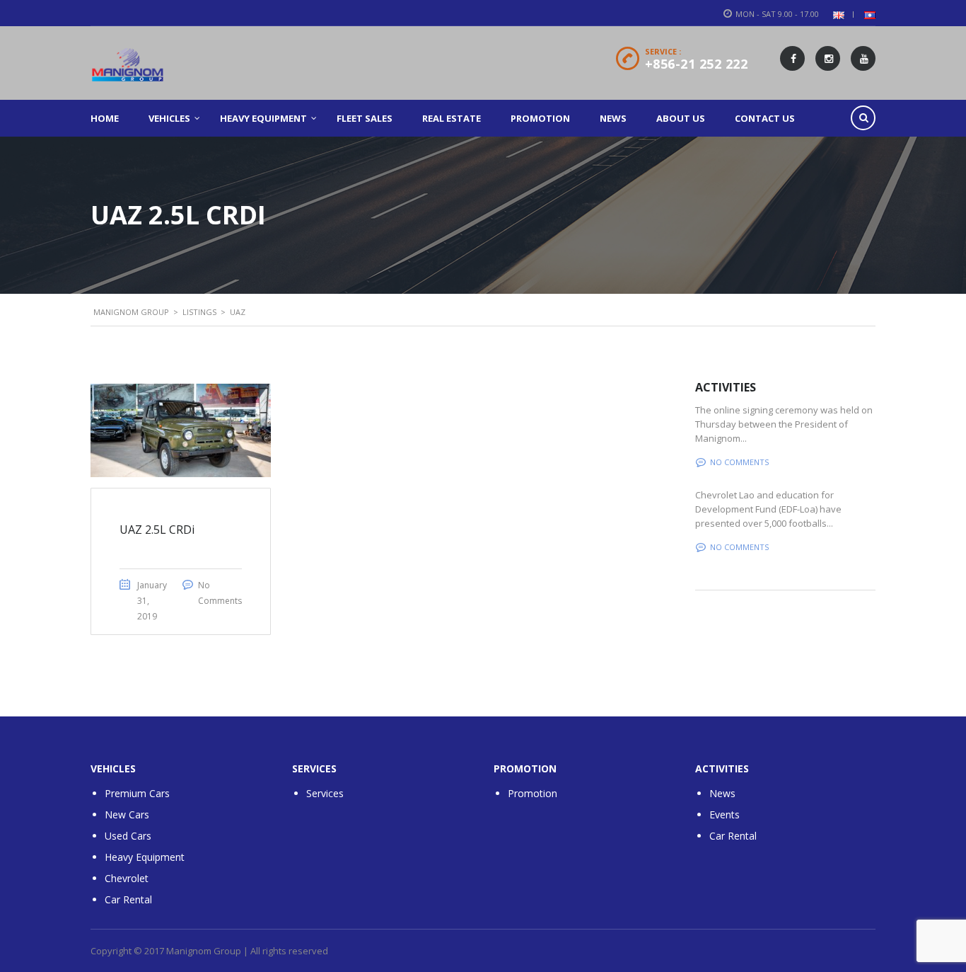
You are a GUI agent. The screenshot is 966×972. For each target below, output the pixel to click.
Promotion (540, 118)
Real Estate (451, 118)
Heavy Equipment (263, 118)
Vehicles (169, 118)
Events (724, 814)
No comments (739, 462)
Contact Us (765, 118)
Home (105, 118)
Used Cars (128, 835)
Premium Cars (137, 793)
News (613, 118)
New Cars (127, 814)
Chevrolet (127, 878)
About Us (680, 118)
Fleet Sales (364, 118)
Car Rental (128, 899)
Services (325, 793)
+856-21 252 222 (696, 63)
